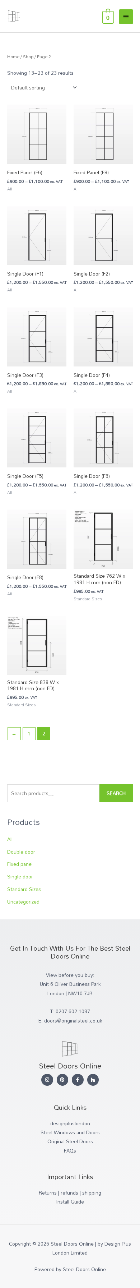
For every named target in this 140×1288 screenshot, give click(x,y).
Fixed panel (20, 864)
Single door (20, 876)
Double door (21, 852)
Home (13, 56)
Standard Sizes (24, 889)
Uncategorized (23, 901)
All (10, 839)
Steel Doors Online (53, 8)
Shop (28, 56)
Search (116, 793)
